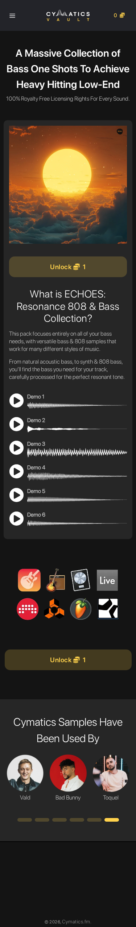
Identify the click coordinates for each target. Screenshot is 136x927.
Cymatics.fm (76, 921)
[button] (24, 820)
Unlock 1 (68, 267)
